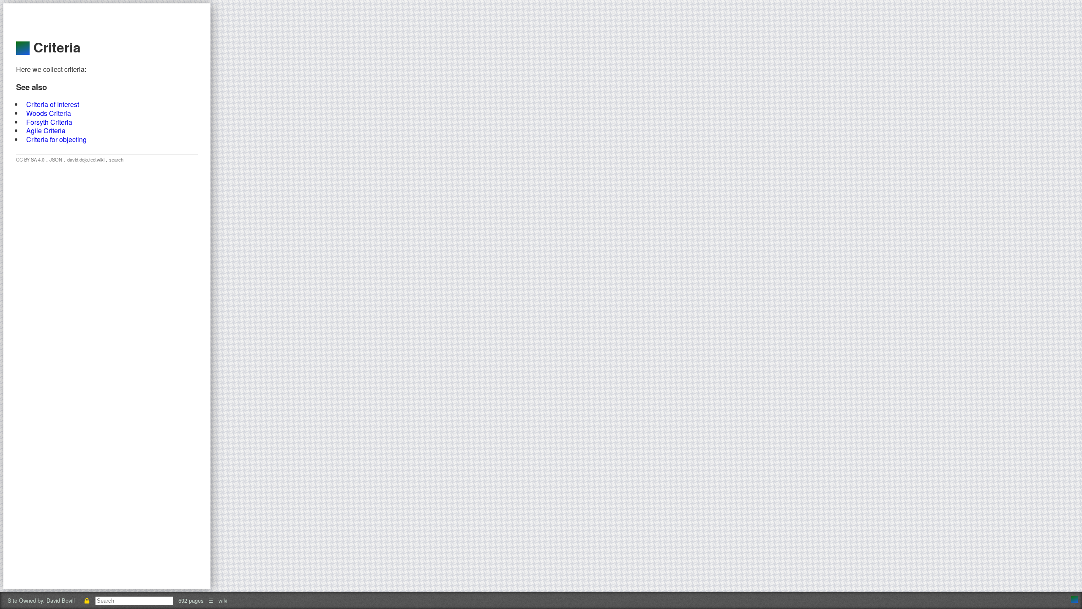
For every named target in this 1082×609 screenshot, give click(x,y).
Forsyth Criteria (49, 122)
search (116, 159)
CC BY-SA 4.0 (30, 159)
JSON (55, 159)
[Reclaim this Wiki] (86, 600)
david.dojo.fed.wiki (86, 159)
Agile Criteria (46, 130)
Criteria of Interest (52, 104)
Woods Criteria (48, 113)
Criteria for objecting (56, 139)
